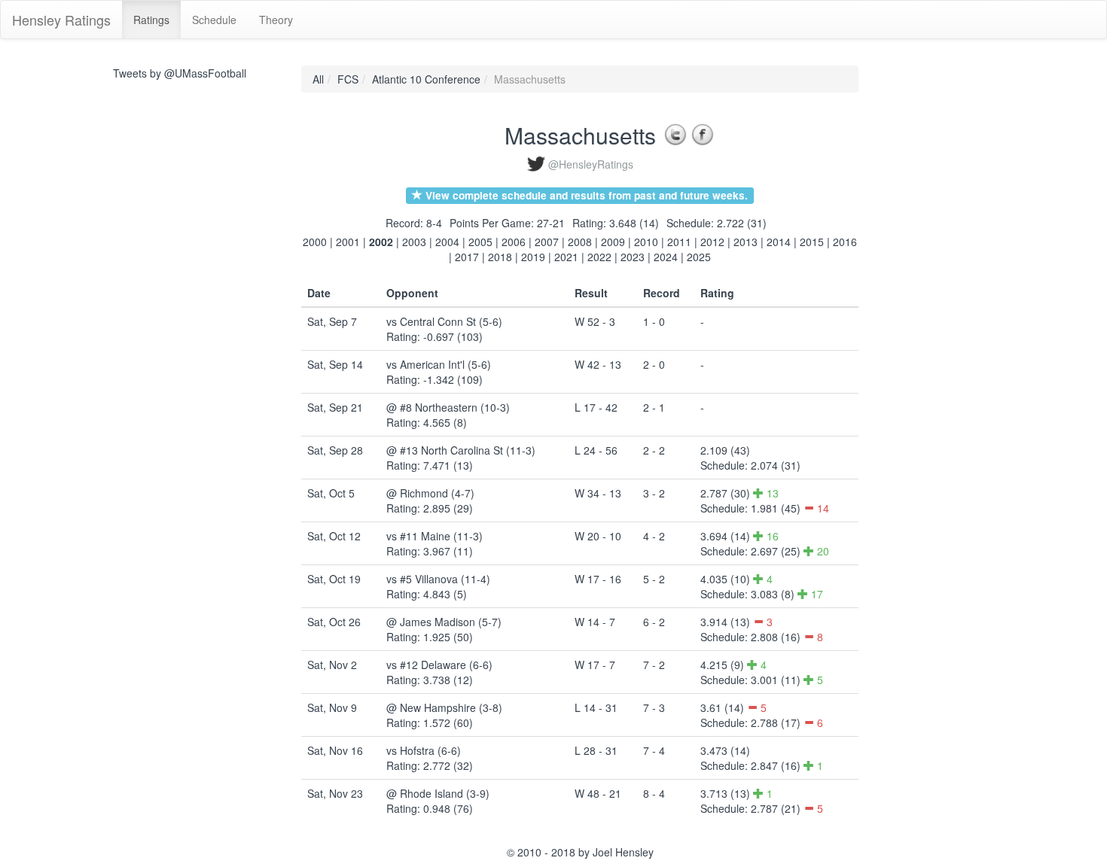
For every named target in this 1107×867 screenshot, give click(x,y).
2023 (633, 256)
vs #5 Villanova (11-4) (438, 578)
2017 (467, 256)
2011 (679, 241)
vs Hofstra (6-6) (423, 750)
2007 (547, 241)
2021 (566, 256)
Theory (276, 19)
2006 (514, 241)
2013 (745, 241)
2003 (414, 241)
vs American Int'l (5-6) (438, 364)
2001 (348, 241)
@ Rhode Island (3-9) (437, 793)
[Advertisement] (926, 291)
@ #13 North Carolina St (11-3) (460, 450)
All (318, 79)
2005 (480, 241)
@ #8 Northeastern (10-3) (448, 407)
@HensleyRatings (590, 164)
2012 (712, 241)
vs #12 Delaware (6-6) (439, 664)
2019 (533, 256)
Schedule (214, 19)
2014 (779, 241)
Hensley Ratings (61, 19)
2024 (666, 256)
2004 (447, 241)
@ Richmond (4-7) (430, 492)
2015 (812, 241)
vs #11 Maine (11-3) (434, 535)
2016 (845, 241)
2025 (699, 256)
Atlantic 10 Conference (426, 79)
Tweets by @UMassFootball (179, 73)
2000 (315, 241)
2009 (613, 241)
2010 (646, 241)
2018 (500, 256)
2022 (599, 256)
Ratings (151, 19)
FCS (347, 79)
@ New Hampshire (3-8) (444, 707)
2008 (580, 241)
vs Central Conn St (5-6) (444, 321)
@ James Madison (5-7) (444, 621)
